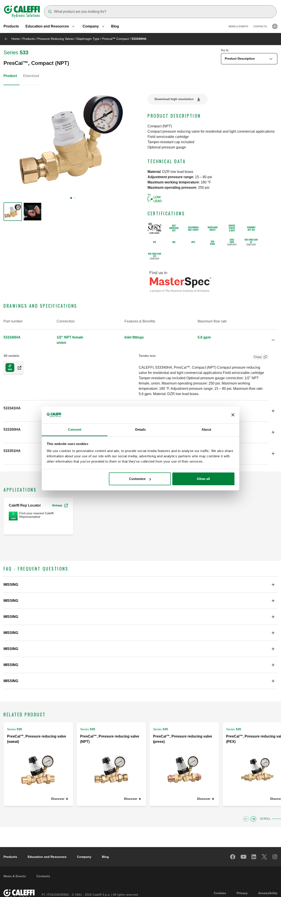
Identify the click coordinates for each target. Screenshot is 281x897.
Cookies (220, 893)
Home (15, 38)
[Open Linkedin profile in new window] (254, 856)
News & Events (238, 26)
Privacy (242, 893)
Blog (115, 26)
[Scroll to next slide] (253, 819)
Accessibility (267, 893)
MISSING (11, 584)
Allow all (203, 479)
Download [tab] (31, 76)
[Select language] (274, 26)
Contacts (260, 26)
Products (11, 26)
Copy (258, 357)
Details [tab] (140, 429)
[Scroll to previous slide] (246, 819)
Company (84, 857)
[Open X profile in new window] (264, 856)
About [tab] (206, 429)
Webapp (57, 505)
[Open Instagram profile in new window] (275, 856)
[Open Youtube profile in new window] (243, 856)
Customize (137, 479)
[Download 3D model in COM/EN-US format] (17, 367)
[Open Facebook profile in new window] (233, 856)
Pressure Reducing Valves (55, 38)
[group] (13, 211)
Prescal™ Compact (115, 38)
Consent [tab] (74, 429)
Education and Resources (47, 857)
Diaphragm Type (87, 38)
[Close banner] (232, 415)
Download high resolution (174, 99)
